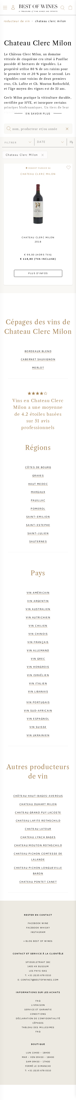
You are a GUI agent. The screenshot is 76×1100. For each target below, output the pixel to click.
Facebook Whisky (38, 927)
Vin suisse (38, 726)
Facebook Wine (38, 923)
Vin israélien (38, 675)
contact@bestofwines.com (39, 979)
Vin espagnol (38, 718)
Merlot (38, 367)
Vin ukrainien (38, 735)
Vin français (37, 642)
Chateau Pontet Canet (38, 881)
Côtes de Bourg (38, 467)
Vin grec (38, 658)
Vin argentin (38, 600)
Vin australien (38, 609)
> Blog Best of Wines (38, 941)
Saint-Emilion (38, 516)
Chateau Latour (38, 828)
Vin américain (38, 592)
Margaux (38, 491)
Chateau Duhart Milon (38, 804)
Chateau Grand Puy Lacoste (38, 812)
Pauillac (38, 500)
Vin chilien (38, 625)
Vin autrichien (38, 617)
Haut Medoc (38, 483)
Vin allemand (38, 650)
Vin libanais (38, 691)
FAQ (37, 1000)
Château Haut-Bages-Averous (38, 795)
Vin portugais (38, 702)
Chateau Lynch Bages (38, 837)
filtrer (10, 142)
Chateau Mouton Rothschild (38, 845)
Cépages (38, 1022)
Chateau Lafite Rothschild (38, 820)
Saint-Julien (38, 533)
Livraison (38, 1005)
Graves (38, 475)
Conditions (38, 1013)
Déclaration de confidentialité (38, 1018)
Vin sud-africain (38, 710)
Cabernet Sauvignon (38, 359)
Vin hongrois (38, 666)
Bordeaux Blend (38, 351)
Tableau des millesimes (38, 1027)
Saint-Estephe (38, 525)
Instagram (38, 932)
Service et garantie (38, 1009)
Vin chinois (38, 633)
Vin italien (38, 683)
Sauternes (38, 541)
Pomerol (38, 508)
